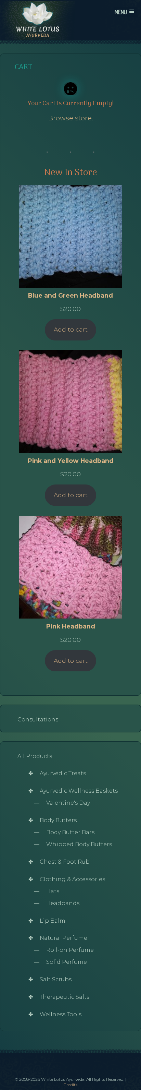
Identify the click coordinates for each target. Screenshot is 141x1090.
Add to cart (71, 329)
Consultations (37, 719)
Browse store (70, 118)
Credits (70, 1084)
